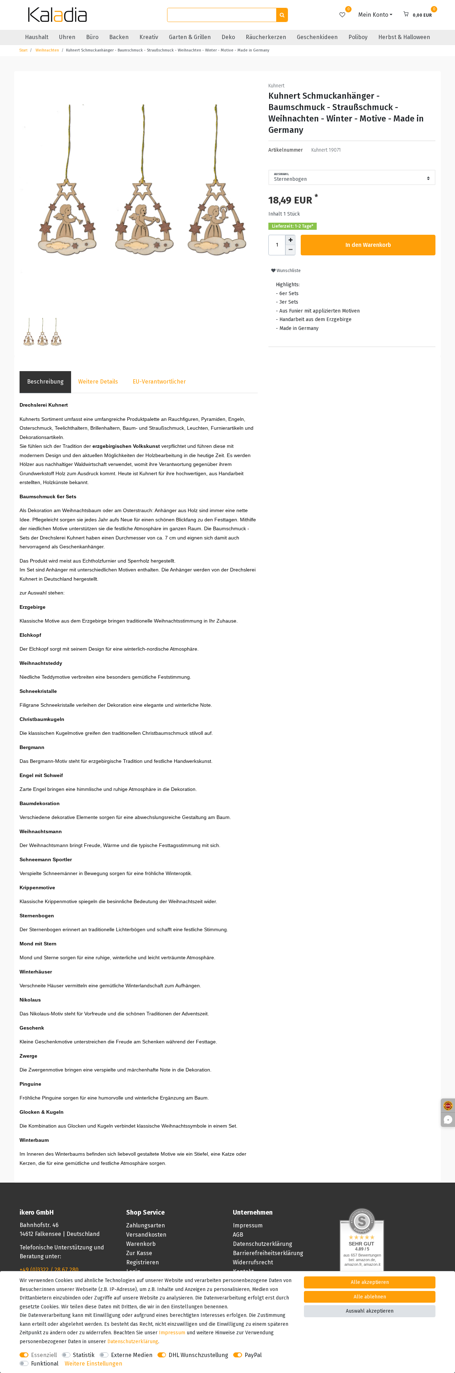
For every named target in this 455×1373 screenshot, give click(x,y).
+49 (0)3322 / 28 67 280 (49, 1269)
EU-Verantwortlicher (159, 381)
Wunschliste (288, 270)
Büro (92, 37)
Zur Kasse (139, 1253)
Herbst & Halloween (404, 37)
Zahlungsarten (145, 1225)
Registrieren (142, 1262)
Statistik (84, 1355)
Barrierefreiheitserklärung (268, 1253)
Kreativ (148, 37)
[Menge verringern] (290, 250)
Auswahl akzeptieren (370, 1311)
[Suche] (282, 15)
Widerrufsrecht (253, 1262)
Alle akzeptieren (370, 1282)
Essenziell (44, 1355)
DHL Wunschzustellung (198, 1355)
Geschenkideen (317, 37)
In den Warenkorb (368, 245)
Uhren (67, 37)
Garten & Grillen (190, 37)
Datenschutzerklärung (262, 1244)
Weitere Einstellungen (93, 1363)
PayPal (253, 1355)
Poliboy (358, 37)
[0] (342, 14)
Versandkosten (146, 1234)
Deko (228, 37)
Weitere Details (98, 381)
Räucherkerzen (266, 37)
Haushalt (36, 37)
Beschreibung (45, 381)
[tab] (45, 382)
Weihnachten (46, 50)
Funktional (44, 1363)
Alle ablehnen (370, 1297)
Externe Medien (131, 1355)
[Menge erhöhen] (290, 240)
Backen (119, 37)
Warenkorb (141, 1244)
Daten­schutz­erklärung (132, 1342)
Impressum (248, 1225)
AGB (238, 1234)
